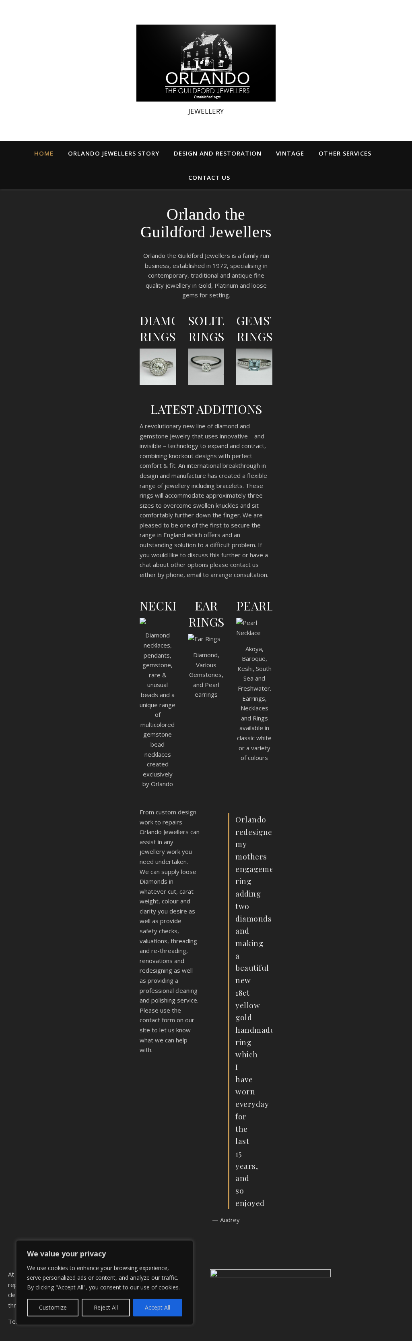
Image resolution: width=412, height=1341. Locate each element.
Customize (53, 1307)
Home (44, 153)
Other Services (345, 153)
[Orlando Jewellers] (206, 63)
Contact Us (209, 177)
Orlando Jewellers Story (113, 153)
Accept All (157, 1307)
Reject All (106, 1307)
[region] (104, 1282)
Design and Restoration (218, 153)
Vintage (290, 153)
